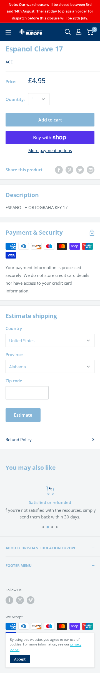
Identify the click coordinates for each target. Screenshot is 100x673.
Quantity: (15, 99)
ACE (9, 61)
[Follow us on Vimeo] (30, 600)
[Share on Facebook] (59, 169)
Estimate (23, 415)
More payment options (50, 150)
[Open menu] (8, 32)
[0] (89, 32)
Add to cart (50, 120)
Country (14, 328)
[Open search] (68, 32)
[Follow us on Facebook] (9, 600)
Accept (20, 659)
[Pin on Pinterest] (69, 169)
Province (14, 354)
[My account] (78, 32)
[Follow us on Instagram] (20, 600)
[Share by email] (90, 169)
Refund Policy (19, 439)
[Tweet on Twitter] (80, 169)
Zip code (14, 380)
